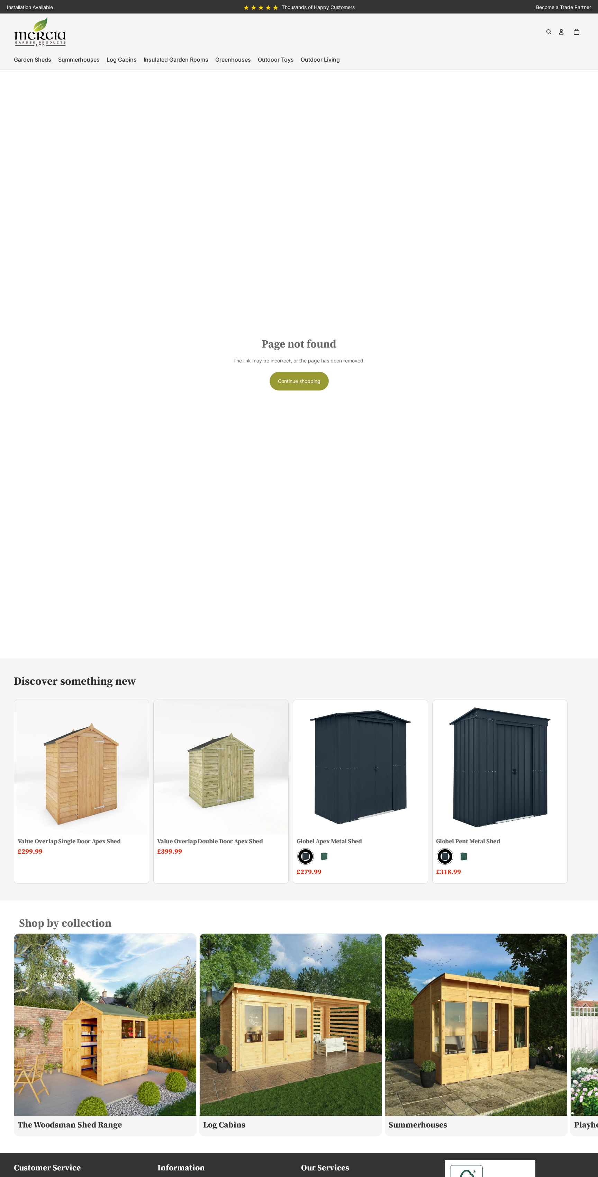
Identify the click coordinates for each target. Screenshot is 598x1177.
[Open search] (548, 31)
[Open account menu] (561, 31)
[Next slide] (576, 1034)
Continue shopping (299, 381)
